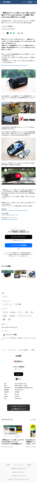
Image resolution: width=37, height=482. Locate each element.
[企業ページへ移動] (18, 362)
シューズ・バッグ (7, 304)
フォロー (18, 374)
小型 (26, 312)
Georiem (13, 312)
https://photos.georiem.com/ (9, 219)
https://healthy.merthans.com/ (9, 215)
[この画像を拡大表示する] (7, 274)
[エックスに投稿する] (7, 33)
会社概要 (8, 465)
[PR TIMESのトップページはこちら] (6, 2)
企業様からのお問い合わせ (18, 472)
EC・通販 (18, 304)
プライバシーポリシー (18, 465)
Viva (32, 312)
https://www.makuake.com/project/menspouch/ (14, 65)
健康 (4, 319)
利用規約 (29, 465)
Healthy (5, 316)
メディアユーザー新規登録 (18, 245)
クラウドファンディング (24, 316)
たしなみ (5, 312)
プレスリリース (12, 350)
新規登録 (30, 2)
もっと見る (33, 419)
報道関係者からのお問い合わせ (18, 468)
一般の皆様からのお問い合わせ (18, 475)
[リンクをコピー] (21, 33)
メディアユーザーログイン (18, 237)
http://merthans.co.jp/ (20, 383)
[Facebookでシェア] (10, 33)
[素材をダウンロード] (18, 33)
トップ (4, 350)
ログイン (24, 2)
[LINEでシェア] (13, 33)
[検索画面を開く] (35, 2)
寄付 (9, 319)
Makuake (12, 316)
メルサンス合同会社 (23, 350)
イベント (5, 296)
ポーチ (20, 312)
